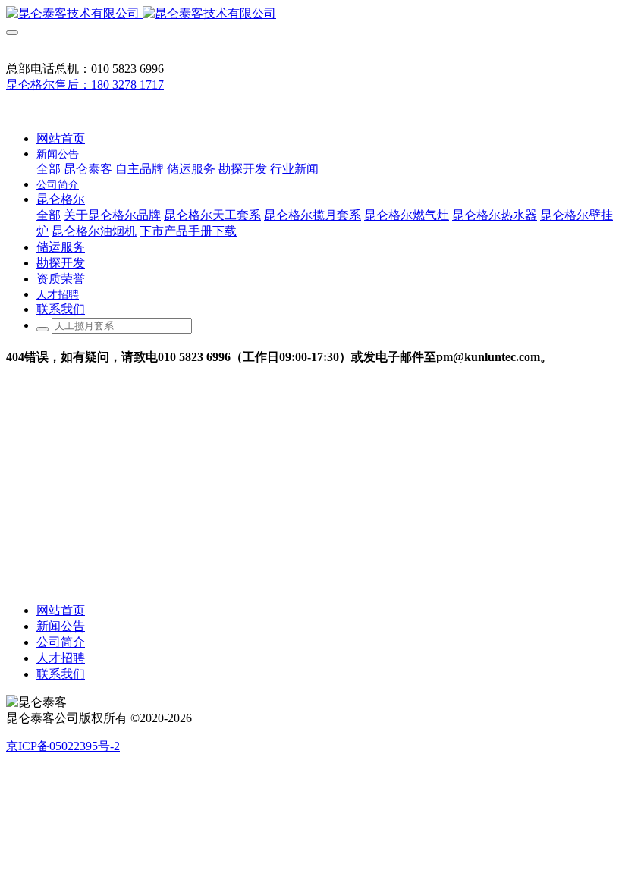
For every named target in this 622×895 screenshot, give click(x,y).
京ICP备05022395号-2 (63, 746)
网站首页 (60, 138)
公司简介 (60, 642)
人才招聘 (60, 658)
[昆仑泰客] (311, 14)
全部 (48, 168)
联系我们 (60, 673)
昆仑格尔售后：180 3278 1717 (85, 84)
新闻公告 (60, 626)
